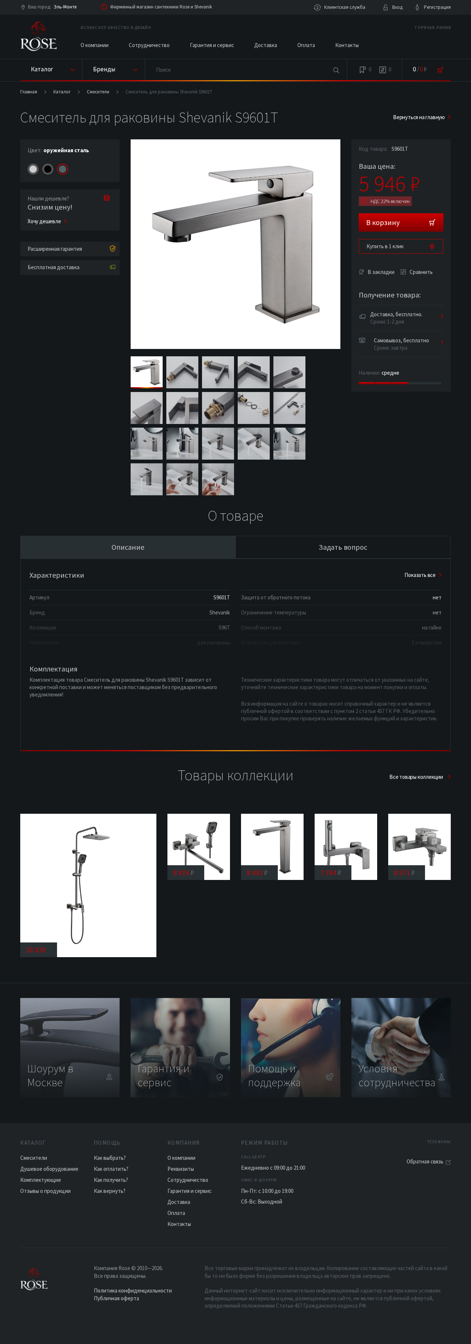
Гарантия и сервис (212, 45)
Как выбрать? (110, 1157)
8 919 (183, 872)
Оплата (306, 45)
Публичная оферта (116, 1298)
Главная (28, 92)
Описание (127, 547)
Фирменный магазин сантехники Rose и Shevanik (161, 7)
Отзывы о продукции (45, 1190)
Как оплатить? (111, 1168)
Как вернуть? (109, 1190)
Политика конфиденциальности (133, 1290)
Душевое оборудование (49, 1168)
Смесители (98, 92)
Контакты (347, 45)
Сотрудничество (149, 45)
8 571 (404, 872)
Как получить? (111, 1179)
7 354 (330, 872)
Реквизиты (180, 1168)
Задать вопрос (343, 547)
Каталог (62, 92)
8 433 (257, 872)
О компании (95, 45)
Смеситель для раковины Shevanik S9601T (168, 92)
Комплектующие (40, 1179)
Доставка (265, 45)
